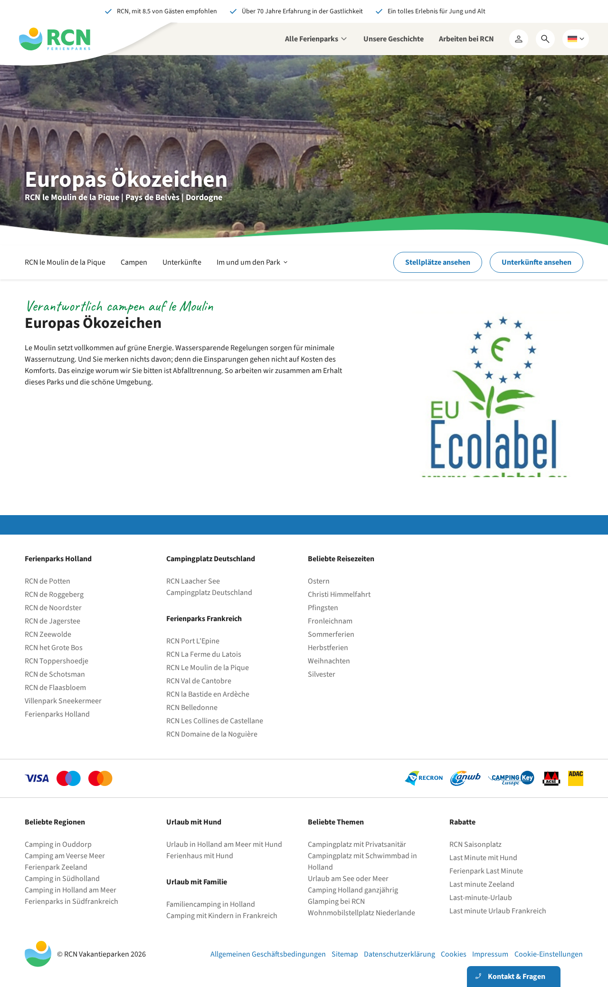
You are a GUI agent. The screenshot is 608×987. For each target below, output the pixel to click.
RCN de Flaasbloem (55, 687)
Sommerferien (331, 634)
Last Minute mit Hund (484, 858)
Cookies (453, 954)
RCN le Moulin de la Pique (65, 262)
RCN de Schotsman (55, 674)
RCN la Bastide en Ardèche (207, 694)
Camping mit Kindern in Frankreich (221, 915)
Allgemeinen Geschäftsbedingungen (268, 954)
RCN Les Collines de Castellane (214, 721)
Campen (134, 262)
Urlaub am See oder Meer (348, 878)
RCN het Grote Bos (54, 647)
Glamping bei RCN (336, 901)
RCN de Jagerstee (52, 621)
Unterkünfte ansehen (536, 262)
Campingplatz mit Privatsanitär (357, 844)
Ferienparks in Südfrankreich (71, 901)
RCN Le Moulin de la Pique (207, 667)
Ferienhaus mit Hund (199, 856)
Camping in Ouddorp (58, 844)
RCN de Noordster (53, 608)
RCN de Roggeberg (54, 594)
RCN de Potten (47, 581)
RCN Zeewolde (48, 634)
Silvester (321, 674)
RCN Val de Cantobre (198, 681)
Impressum (490, 954)
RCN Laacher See (193, 581)
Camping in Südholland (62, 878)
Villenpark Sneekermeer (63, 701)
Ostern (319, 581)
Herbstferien (328, 647)
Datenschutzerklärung (399, 954)
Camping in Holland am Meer (70, 890)
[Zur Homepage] (54, 39)
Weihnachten (329, 661)
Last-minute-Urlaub (480, 897)
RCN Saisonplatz (475, 844)
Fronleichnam (330, 621)
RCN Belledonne (192, 707)
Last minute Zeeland (481, 884)
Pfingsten (323, 608)
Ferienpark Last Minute (486, 871)
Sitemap (345, 954)
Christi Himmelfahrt (339, 594)
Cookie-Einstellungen (548, 954)
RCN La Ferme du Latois (203, 654)
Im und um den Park (253, 268)
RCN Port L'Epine (192, 641)
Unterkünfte (181, 262)
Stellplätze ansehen (437, 262)
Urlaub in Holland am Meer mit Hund (224, 844)
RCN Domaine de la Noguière (211, 734)
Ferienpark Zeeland (56, 867)
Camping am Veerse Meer (65, 856)
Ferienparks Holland (57, 714)
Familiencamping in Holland (210, 904)
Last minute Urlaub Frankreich (497, 911)
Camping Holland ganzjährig (353, 890)
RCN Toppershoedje (56, 661)
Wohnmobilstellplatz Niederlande (361, 913)
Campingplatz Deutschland (209, 592)
